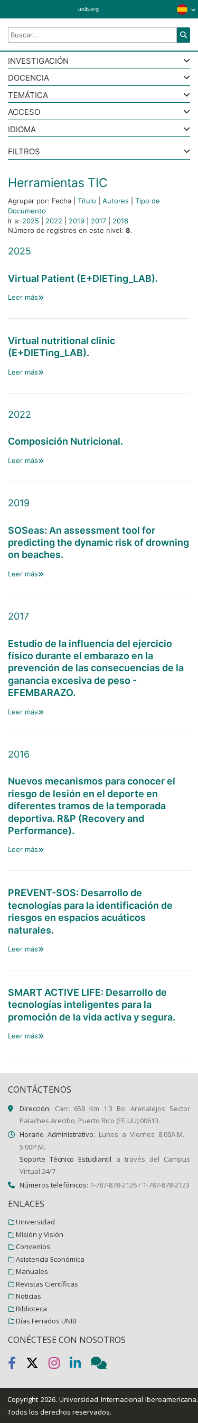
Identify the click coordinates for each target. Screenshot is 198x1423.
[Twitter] (37, 1365)
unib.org (88, 9)
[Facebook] (17, 1365)
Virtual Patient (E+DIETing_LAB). (83, 278)
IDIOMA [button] (22, 129)
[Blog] (103, 1365)
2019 (76, 221)
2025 (30, 221)
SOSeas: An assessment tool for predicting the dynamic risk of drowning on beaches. (98, 543)
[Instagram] (59, 1365)
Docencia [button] (28, 78)
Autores (115, 201)
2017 (98, 221)
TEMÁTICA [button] (28, 95)
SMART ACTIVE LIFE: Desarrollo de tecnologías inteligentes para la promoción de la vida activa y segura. (91, 1005)
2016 (120, 221)
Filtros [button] (24, 152)
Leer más (23, 297)
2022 (53, 221)
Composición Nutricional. (65, 441)
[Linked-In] (80, 1365)
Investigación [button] (38, 61)
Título (87, 201)
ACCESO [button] (24, 112)
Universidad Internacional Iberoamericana (127, 1399)
